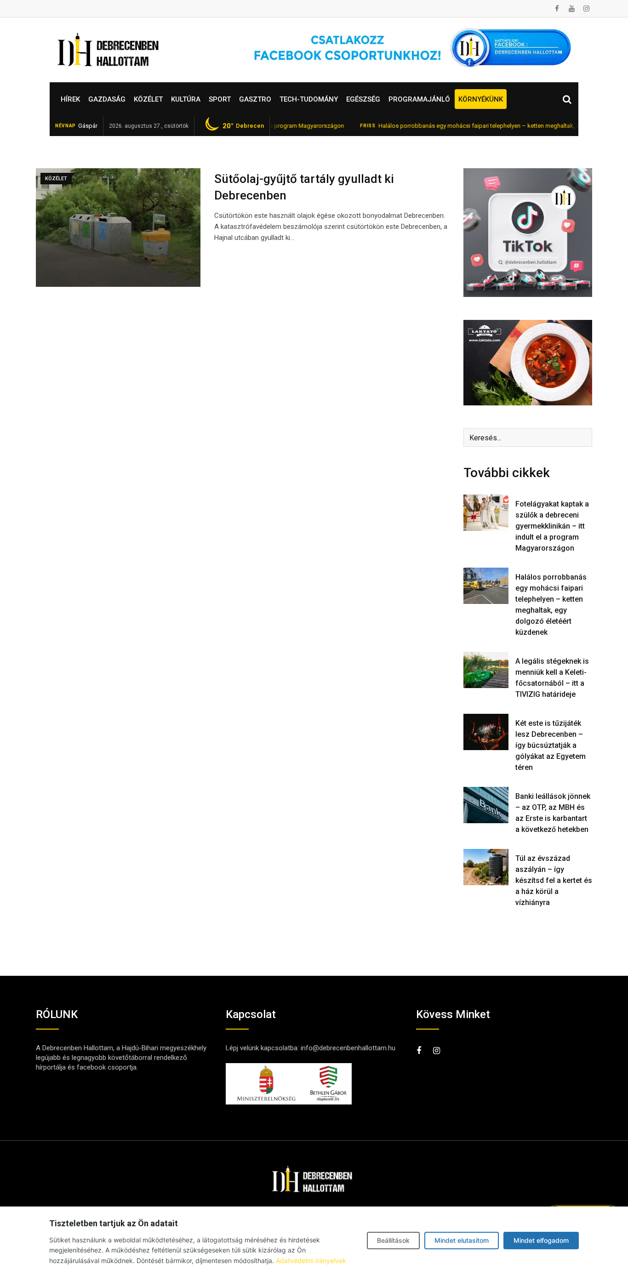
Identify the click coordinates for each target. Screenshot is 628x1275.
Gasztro (255, 99)
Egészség (363, 99)
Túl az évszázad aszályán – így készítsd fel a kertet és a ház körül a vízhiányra (553, 880)
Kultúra (185, 99)
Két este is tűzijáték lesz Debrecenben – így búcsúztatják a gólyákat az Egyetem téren (550, 745)
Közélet (148, 99)
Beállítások (393, 1240)
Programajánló (419, 99)
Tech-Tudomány (309, 99)
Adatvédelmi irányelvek (311, 1260)
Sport (220, 99)
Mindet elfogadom (541, 1240)
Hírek (70, 99)
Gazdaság (107, 99)
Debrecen (243, 126)
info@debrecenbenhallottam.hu (348, 1048)
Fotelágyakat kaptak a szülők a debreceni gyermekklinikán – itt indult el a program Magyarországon (552, 526)
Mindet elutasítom (461, 1240)
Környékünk (480, 99)
